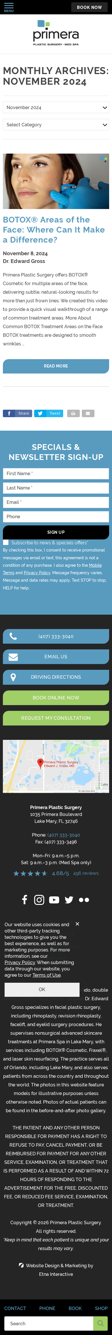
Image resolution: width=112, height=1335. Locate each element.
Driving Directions (56, 677)
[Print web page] (73, 413)
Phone (47, 1308)
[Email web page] (88, 413)
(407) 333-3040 (63, 835)
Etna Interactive (56, 1274)
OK (42, 989)
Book (75, 1308)
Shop (101, 1308)
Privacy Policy (37, 572)
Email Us (56, 656)
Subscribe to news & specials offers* (49, 542)
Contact (15, 1308)
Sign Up (56, 532)
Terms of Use (46, 975)
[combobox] (48, 1323)
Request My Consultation (56, 718)
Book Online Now (56, 698)
